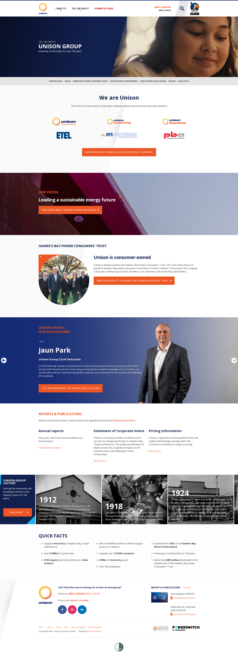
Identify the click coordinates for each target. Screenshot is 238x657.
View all (186, 587)
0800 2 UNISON (163, 7)
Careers (50, 627)
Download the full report (185, 598)
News (66, 627)
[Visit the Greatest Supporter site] (194, 8)
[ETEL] (64, 134)
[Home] (119, 121)
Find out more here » (124, 420)
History (172, 81)
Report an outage (78, 627)
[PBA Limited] (174, 134)
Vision (68, 81)
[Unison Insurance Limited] (174, 121)
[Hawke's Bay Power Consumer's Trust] (64, 279)
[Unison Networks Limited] (64, 121)
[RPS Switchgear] (119, 133)
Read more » (100, 460)
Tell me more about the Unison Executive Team (70, 388)
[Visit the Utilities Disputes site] (160, 628)
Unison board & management (124, 81)
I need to (61, 8)
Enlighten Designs (94, 631)
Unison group (55, 81)
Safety (58, 627)
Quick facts (183, 81)
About (41, 627)
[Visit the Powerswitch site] (186, 628)
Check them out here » (50, 447)
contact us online (79, 600)
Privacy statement (95, 627)
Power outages (103, 8)
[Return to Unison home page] (43, 8)
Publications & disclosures (153, 81)
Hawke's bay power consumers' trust (90, 81)
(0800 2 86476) (84, 593)
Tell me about (80, 8)
